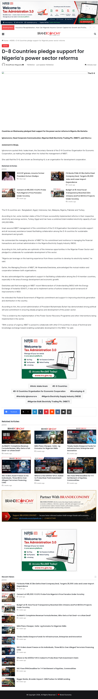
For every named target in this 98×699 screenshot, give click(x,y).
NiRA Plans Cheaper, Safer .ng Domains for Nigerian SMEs (47, 447)
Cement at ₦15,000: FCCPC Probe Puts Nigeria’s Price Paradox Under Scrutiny (31, 193)
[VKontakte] (57, 411)
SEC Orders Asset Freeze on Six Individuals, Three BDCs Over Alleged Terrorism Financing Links (15, 479)
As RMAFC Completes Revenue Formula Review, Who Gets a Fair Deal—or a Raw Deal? (16, 448)
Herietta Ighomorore (27, 396)
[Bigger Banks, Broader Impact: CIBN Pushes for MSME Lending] (8, 682)
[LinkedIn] (34, 411)
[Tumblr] (40, 411)
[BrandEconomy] (49, 34)
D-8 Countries (60, 386)
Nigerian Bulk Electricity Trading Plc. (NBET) (49, 401)
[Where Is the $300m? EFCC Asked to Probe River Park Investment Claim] (48, 465)
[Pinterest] (46, 411)
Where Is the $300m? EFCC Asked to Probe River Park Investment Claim (48, 478)
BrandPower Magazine (14, 65)
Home (5, 40)
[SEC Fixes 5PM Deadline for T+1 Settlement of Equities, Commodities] (81, 465)
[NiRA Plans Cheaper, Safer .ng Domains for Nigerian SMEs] (48, 435)
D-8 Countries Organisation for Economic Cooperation (39, 391)
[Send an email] (23, 65)
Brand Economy (65, 695)
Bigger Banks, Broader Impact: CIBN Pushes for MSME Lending (43, 679)
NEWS (12, 40)
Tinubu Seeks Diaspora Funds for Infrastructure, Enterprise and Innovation (81, 448)
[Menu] (3, 34)
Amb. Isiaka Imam (39, 386)
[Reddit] (52, 411)
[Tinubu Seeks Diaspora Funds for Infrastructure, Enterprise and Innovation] (81, 435)
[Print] (69, 411)
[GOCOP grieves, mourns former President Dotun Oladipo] (8, 176)
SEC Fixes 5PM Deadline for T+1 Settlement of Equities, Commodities (80, 478)
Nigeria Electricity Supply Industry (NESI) (62, 396)
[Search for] (95, 34)
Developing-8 (77, 391)
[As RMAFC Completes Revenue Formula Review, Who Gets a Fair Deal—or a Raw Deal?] (16, 435)
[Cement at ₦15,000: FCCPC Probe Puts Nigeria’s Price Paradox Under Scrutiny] (8, 192)
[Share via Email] (63, 411)
